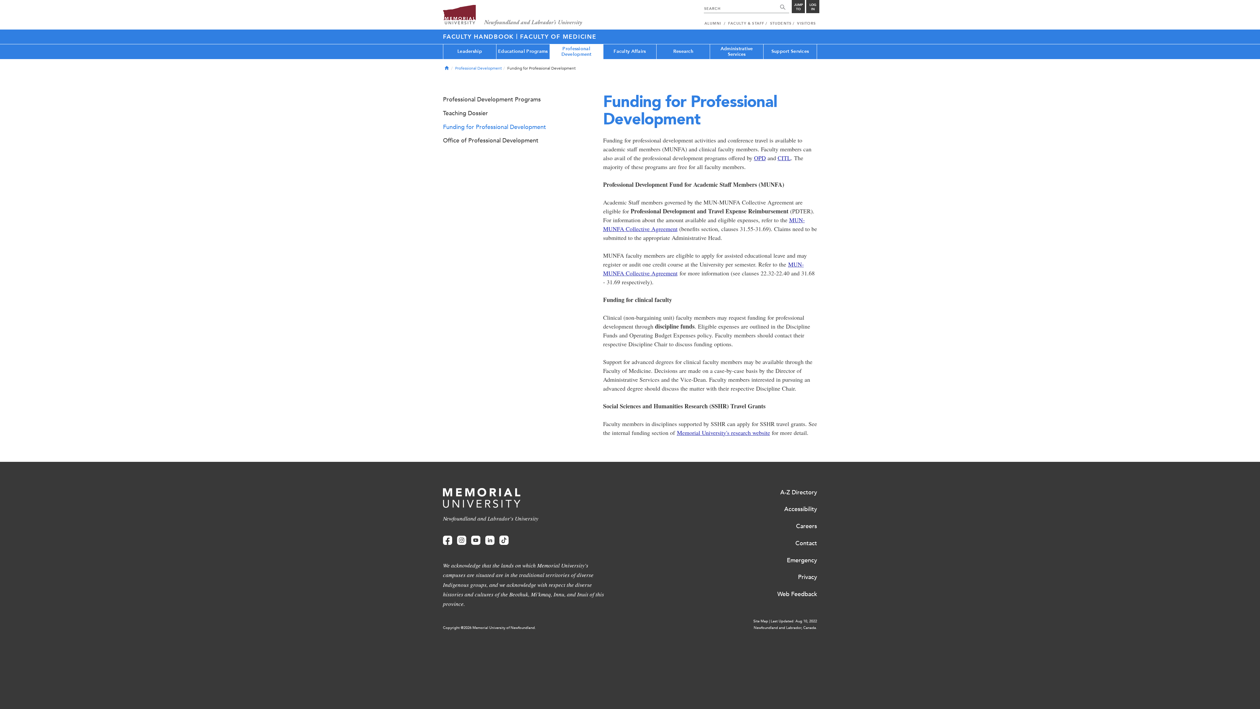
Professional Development (576, 51)
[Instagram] (461, 540)
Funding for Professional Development (494, 127)
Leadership (469, 51)
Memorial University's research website (723, 433)
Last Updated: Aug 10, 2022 (794, 621)
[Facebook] (447, 540)
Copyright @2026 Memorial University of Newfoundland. (489, 628)
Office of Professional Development (490, 140)
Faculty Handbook (479, 36)
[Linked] (489, 540)
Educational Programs (523, 51)
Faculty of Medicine (558, 36)
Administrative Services (737, 51)
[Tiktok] (504, 540)
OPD (760, 158)
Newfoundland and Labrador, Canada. (785, 628)
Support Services (790, 51)
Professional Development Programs (492, 99)
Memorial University (512, 15)
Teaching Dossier (465, 113)
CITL (784, 158)
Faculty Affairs (630, 51)
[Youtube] (475, 540)
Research (683, 51)
